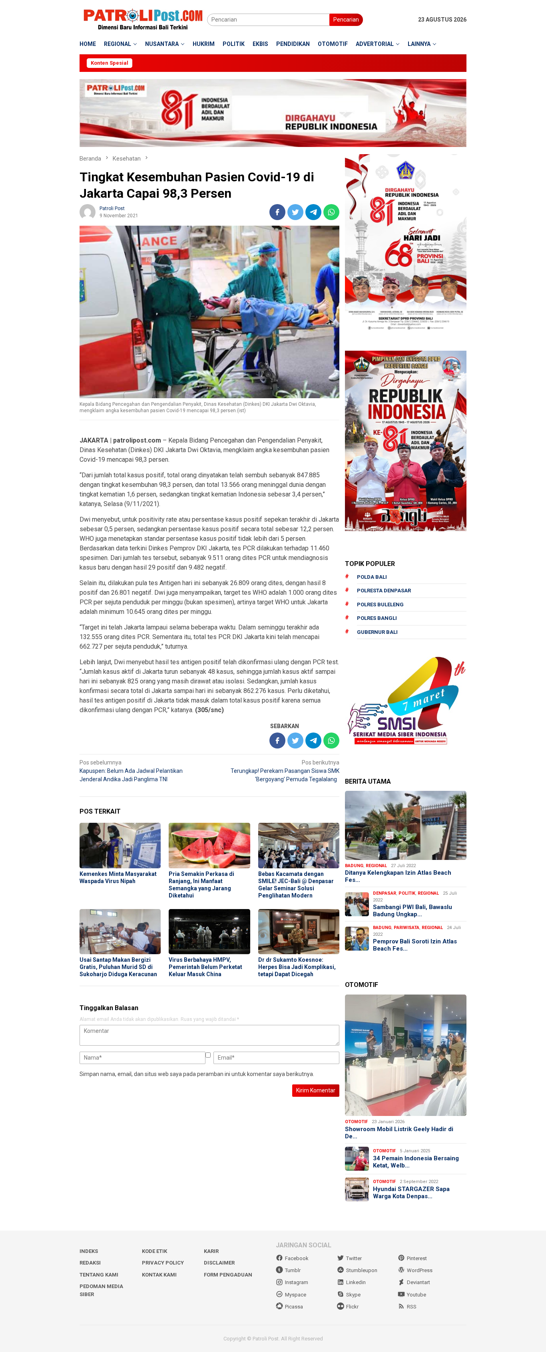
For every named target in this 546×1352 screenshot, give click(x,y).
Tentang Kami (99, 1275)
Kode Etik (154, 1251)
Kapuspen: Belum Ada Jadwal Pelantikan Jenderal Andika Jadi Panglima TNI (131, 770)
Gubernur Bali (377, 632)
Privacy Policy (163, 1263)
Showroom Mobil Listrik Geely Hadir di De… (399, 1133)
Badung (354, 865)
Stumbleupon (361, 1270)
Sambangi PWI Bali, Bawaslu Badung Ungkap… (412, 910)
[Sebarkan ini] (277, 212)
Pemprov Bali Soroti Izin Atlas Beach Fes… (415, 945)
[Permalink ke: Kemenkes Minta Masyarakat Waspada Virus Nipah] (120, 845)
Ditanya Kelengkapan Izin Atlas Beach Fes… (398, 876)
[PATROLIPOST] (143, 19)
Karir (211, 1251)
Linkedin (356, 1282)
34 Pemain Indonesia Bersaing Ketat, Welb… (416, 1162)
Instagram (296, 1282)
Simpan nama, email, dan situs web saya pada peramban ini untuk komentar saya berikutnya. (197, 1074)
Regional (376, 865)
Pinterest (417, 1258)
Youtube (416, 1295)
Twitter (354, 1258)
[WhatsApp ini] (331, 212)
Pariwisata (406, 927)
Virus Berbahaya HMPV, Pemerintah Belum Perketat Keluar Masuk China (205, 967)
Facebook (297, 1258)
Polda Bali (372, 577)
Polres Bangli (377, 618)
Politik (407, 893)
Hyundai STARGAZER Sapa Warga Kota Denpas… (411, 1192)
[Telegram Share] (313, 212)
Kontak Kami (159, 1275)
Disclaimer (219, 1263)
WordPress (419, 1270)
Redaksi (90, 1263)
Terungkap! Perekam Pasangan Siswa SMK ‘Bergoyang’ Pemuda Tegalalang (285, 770)
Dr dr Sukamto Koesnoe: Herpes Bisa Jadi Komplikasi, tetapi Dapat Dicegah (297, 967)
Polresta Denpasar (384, 591)
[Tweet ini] (295, 212)
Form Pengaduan (228, 1275)
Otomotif (356, 1121)
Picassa (294, 1307)
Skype (353, 1295)
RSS (411, 1307)
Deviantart (418, 1282)
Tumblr (293, 1270)
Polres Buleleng (380, 605)
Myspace (295, 1295)
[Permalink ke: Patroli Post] (88, 211)
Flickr (352, 1307)
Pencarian (346, 19)
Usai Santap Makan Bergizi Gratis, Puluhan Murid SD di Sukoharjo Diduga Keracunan (118, 967)
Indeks (89, 1251)
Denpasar (384, 893)
